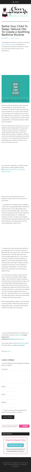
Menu (17, 2)
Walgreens (18, 335)
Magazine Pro (16, 462)
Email (3, 394)
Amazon (22, 339)
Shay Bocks (25, 462)
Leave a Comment (14, 38)
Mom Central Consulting (8, 44)
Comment (5, 369)
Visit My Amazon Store (15, 445)
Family (9, 351)
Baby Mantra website (23, 343)
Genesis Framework (15, 464)
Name (4, 386)
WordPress (15, 466)
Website (4, 402)
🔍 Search (24, 426)
